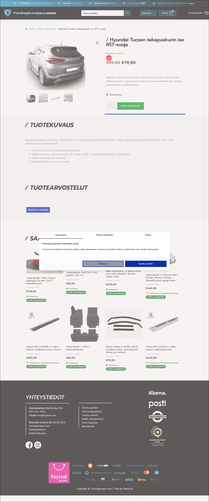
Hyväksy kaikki (146, 263)
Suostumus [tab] (60, 235)
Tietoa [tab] (148, 235)
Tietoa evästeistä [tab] (104, 235)
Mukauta (103, 263)
